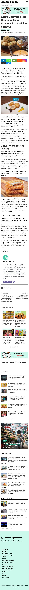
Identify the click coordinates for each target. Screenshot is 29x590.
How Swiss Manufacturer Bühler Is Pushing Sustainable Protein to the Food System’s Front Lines (7, 298)
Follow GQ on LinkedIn (7, 553)
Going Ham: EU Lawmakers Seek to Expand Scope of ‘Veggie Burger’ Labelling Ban (16, 413)
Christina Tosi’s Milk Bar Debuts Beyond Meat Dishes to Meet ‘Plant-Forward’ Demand (17, 406)
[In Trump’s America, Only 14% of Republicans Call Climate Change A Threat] (4, 503)
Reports (4, 558)
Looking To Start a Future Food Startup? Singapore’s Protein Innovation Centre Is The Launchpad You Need (17, 468)
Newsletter (4, 551)
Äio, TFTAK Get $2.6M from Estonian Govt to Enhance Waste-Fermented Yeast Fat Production (18, 391)
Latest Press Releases (7, 568)
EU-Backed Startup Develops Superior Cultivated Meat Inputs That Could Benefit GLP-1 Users (17, 377)
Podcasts (4, 556)
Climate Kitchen (6, 577)
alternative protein (7, 287)
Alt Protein (3, 30)
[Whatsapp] (8, 60)
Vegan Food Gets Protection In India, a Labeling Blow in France (22, 297)
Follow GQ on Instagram (8, 555)
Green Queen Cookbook (8, 562)
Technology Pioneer (22, 79)
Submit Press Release (7, 566)
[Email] (14, 60)
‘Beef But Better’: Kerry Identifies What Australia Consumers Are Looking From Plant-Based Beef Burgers (17, 484)
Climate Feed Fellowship (8, 560)
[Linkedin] (3, 60)
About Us (4, 571)
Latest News (5, 549)
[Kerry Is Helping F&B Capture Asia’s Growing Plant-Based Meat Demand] (4, 491)
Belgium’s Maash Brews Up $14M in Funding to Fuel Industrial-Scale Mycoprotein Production (16, 398)
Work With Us (5, 564)
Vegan (4, 311)
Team (3, 573)
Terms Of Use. (16, 586)
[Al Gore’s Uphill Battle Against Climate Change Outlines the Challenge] (4, 524)
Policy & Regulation (7, 329)
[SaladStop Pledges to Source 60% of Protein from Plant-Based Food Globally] (8, 315)
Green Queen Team (9, 261)
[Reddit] (19, 60)
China (8, 30)
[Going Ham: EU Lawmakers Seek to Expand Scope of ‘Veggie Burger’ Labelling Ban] (8, 332)
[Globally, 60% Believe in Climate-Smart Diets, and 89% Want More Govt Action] (4, 511)
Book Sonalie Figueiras (7, 570)
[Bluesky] (8, 63)
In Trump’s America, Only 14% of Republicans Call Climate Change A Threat (16, 504)
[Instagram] (24, 60)
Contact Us (4, 575)
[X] (3, 63)
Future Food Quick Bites (21, 329)
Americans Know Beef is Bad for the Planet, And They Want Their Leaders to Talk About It (17, 517)
